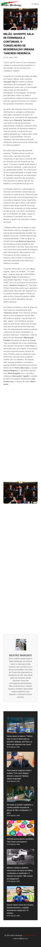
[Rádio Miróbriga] (11, 4)
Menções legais (29, 935)
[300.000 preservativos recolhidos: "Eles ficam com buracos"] (20, 834)
